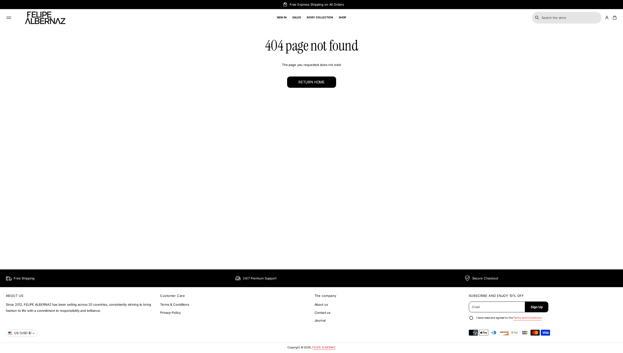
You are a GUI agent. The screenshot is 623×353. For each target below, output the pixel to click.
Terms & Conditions (174, 304)
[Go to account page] (607, 18)
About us (321, 304)
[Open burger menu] (9, 18)
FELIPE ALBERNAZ (324, 347)
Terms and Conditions (527, 317)
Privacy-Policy (170, 313)
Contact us (323, 313)
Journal (320, 320)
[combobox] (566, 18)
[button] (566, 18)
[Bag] (614, 18)
